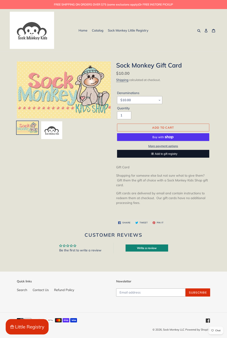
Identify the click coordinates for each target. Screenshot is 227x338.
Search (22, 290)
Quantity (123, 108)
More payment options (163, 146)
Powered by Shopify (197, 329)
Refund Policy (64, 290)
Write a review (147, 248)
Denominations (128, 93)
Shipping (122, 80)
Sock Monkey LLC (173, 329)
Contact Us (41, 290)
